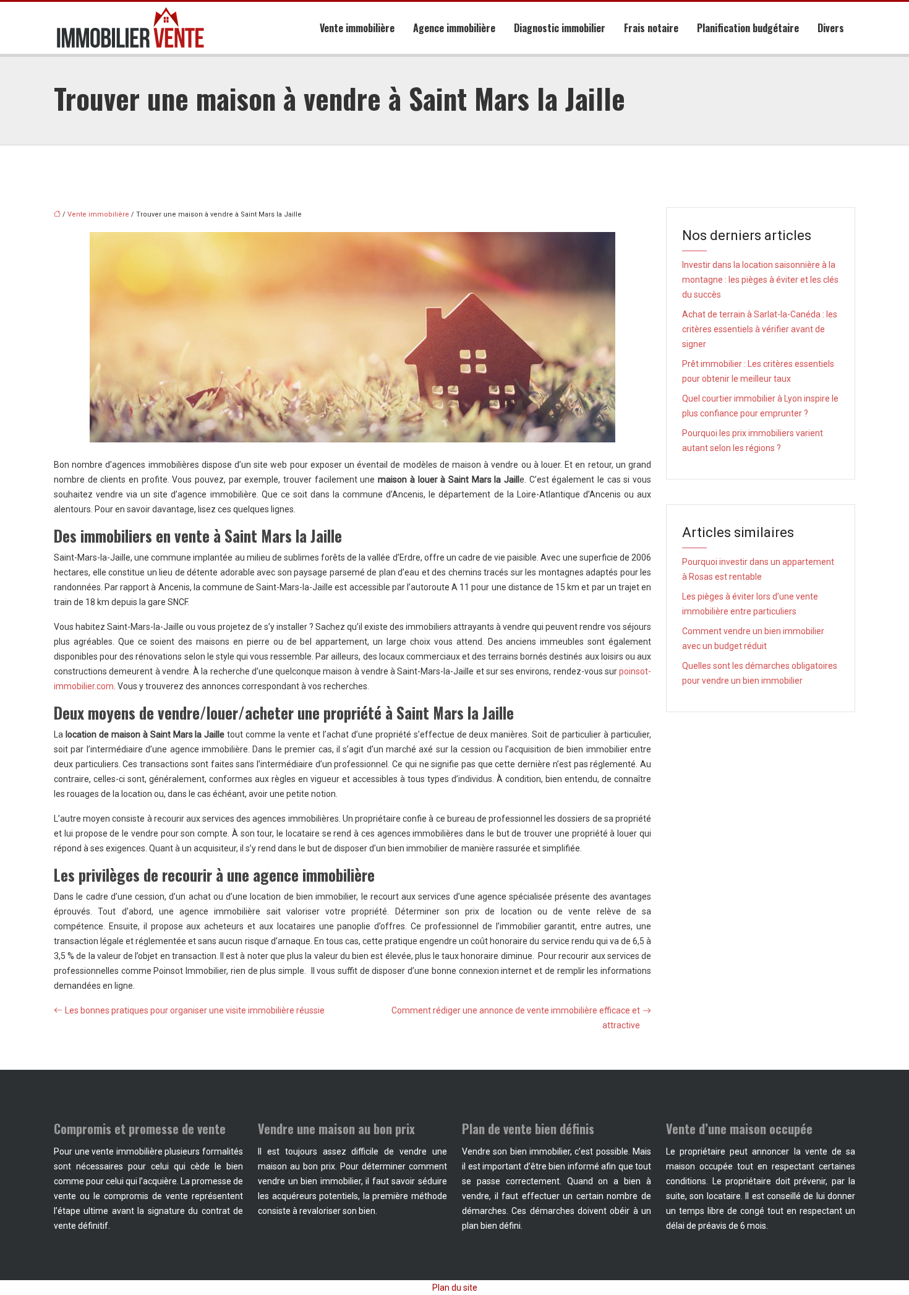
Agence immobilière (454, 27)
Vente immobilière (357, 27)
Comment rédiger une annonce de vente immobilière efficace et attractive (515, 1017)
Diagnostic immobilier (559, 27)
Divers (830, 27)
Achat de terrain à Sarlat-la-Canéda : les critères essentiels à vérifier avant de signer (759, 329)
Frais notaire (651, 27)
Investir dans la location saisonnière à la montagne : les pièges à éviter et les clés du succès (760, 279)
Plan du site (454, 1288)
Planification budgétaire (748, 27)
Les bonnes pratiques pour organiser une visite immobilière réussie (195, 1010)
